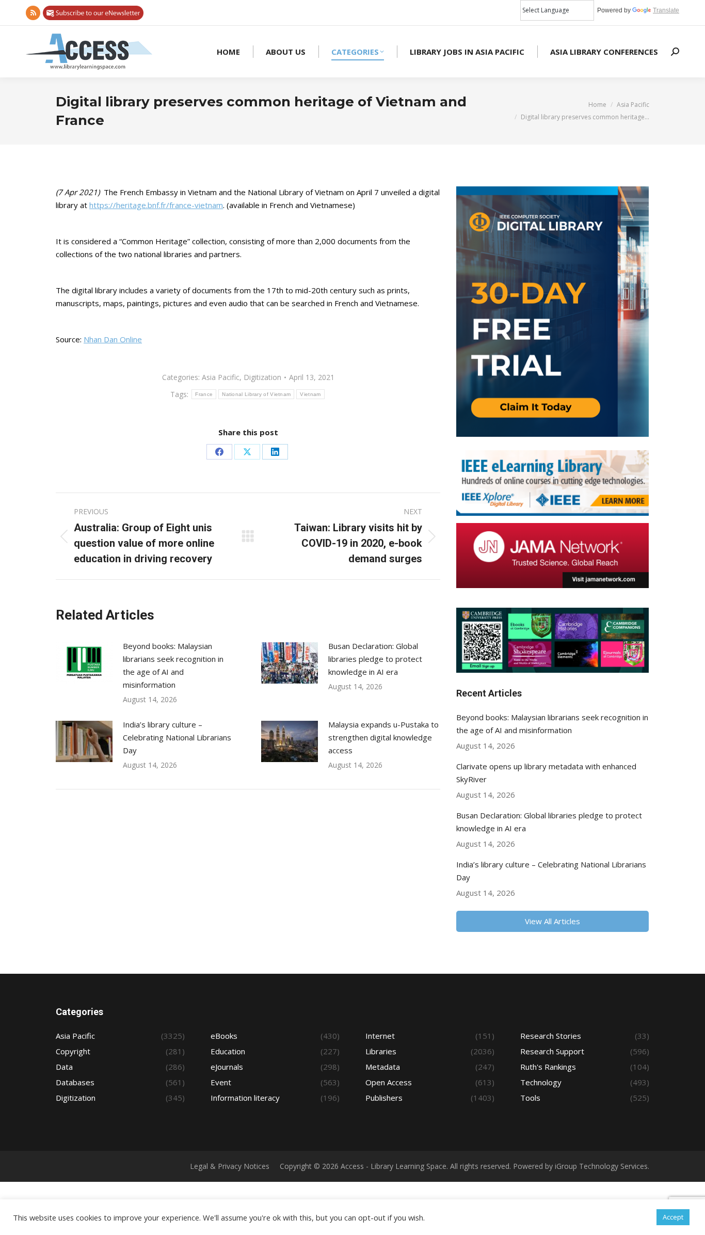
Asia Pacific (220, 377)
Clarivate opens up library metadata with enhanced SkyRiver (546, 772)
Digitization (262, 377)
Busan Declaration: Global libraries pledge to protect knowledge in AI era (375, 659)
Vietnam (310, 394)
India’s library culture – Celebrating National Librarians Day (177, 737)
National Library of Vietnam (256, 394)
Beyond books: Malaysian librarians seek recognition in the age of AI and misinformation (173, 665)
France (204, 394)
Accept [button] (673, 1217)
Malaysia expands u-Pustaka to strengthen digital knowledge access (383, 737)
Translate (666, 10)
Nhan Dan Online (113, 339)
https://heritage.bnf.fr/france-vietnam (156, 205)
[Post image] (84, 663)
